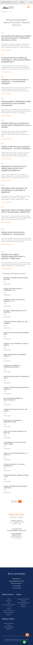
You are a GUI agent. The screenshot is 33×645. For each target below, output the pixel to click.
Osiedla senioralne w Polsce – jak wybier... (15, 410)
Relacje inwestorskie (9, 610)
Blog (9, 602)
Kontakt (9, 608)
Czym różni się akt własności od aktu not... (15, 432)
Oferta (8, 599)
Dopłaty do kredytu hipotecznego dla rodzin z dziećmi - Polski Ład (13, 256)
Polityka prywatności (9, 612)
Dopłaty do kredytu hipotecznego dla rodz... (16, 278)
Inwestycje (23, 606)
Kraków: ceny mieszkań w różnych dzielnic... (16, 344)
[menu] (28, 7)
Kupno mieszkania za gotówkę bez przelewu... (16, 388)
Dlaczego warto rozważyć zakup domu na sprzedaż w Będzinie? (16, 211)
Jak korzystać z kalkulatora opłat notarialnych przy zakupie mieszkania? (16, 103)
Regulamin (8, 614)
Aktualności (9, 601)
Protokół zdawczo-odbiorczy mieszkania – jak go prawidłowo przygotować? (16, 60)
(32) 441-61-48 (15, 3)
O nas (8, 606)
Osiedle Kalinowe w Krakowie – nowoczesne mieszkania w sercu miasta (16, 125)
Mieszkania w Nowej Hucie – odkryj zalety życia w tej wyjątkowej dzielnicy (14, 168)
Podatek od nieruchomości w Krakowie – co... (14, 300)
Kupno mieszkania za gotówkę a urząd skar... (15, 487)
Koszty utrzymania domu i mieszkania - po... (13, 289)
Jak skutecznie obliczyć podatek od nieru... (16, 377)
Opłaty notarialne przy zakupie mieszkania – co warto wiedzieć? (16, 147)
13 (20, 501)
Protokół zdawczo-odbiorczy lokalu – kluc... (16, 476)
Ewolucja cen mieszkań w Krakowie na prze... (13, 421)
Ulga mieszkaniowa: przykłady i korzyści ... (15, 355)
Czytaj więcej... (6, 50)
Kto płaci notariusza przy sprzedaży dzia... (16, 333)
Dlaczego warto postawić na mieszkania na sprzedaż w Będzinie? (14, 190)
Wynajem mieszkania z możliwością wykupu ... (12, 366)
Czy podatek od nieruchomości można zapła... (15, 443)
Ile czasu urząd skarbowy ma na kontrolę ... (15, 311)
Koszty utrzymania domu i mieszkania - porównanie (13, 233)
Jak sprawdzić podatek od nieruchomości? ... (13, 399)
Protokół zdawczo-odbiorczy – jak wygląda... (16, 322)
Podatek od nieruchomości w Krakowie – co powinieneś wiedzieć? (14, 81)
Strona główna (4, 11)
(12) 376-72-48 (14, 1)
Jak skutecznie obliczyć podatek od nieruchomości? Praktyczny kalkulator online (16, 38)
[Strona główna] (8, 8)
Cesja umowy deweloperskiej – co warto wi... (16, 454)
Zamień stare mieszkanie (9, 604)
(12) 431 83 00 (22, 3)
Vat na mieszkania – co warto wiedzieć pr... (14, 465)
